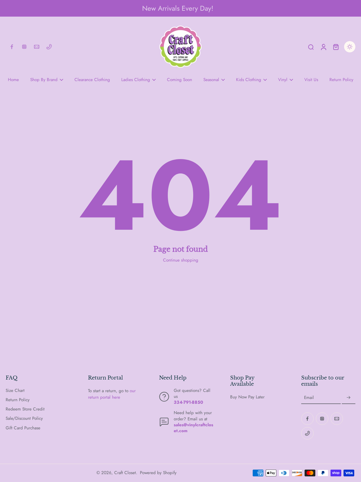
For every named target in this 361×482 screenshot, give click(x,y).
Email (309, 398)
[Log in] (323, 46)
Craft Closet (125, 473)
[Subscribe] (348, 398)
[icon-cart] (335, 46)
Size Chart (15, 391)
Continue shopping (180, 260)
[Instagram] (24, 47)
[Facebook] (12, 47)
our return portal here (112, 394)
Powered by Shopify (158, 473)
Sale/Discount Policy (24, 418)
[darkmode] (349, 46)
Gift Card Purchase (23, 428)
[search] (311, 46)
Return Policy (18, 400)
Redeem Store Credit (25, 409)
